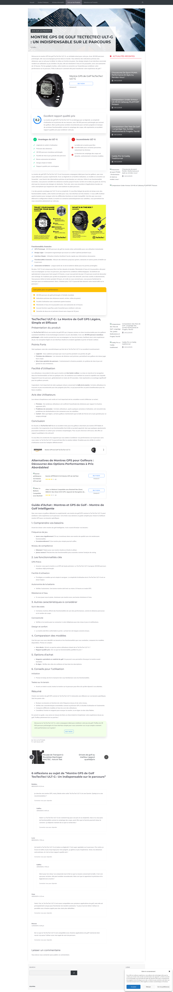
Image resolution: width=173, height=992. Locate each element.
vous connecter (45, 955)
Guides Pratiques (43, 2)
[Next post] (106, 757)
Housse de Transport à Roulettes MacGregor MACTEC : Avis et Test (53, 757)
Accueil (32, 2)
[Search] (74, 973)
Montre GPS (39, 742)
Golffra (34, 47)
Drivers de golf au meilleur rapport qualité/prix (87, 757)
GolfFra (32, 986)
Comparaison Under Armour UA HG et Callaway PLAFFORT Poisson (125, 102)
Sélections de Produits (90, 2)
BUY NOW (81, 83)
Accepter (133, 987)
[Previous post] (31, 757)
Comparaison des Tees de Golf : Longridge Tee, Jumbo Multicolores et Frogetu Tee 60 (126, 129)
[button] (169, 971)
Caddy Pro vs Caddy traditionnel (129, 343)
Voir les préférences (163, 987)
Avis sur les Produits (73, 2)
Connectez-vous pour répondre (43, 800)
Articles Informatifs (58, 2)
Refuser (148, 987)
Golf (35, 742)
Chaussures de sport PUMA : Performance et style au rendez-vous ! (125, 75)
